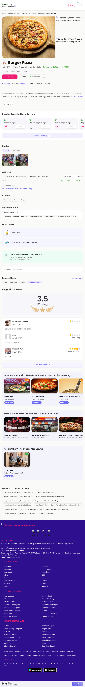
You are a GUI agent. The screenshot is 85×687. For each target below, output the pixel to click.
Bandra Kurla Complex (12, 611)
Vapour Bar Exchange (12, 637)
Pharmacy (62, 543)
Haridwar (45, 587)
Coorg (44, 584)
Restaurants (6, 543)
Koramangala (9, 596)
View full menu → (77, 278)
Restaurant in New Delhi (46, 492)
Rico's (44, 643)
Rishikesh (7, 584)
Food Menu (16, 150)
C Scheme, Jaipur (48, 608)
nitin (14, 335)
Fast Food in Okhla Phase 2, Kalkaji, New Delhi (49, 497)
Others (7, 666)
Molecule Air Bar (10, 634)
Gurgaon (45, 566)
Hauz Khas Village (10, 616)
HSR (5, 599)
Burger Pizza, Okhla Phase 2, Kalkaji (46, 501)
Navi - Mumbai (9, 581)
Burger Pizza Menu (10, 513)
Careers (63, 655)
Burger (23, 200)
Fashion (22, 543)
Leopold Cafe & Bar (49, 640)
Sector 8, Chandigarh (12, 605)
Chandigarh (46, 569)
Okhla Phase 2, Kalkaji (29, 14)
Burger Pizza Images (46, 513)
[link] (14, 124)
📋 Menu (23, 76)
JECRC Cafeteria (48, 637)
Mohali (6, 578)
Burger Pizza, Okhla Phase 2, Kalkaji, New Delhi (66, 505)
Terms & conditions (14, 270)
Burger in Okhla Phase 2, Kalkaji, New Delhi (17, 501)
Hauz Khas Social (48, 646)
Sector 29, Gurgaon (49, 599)
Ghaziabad (8, 572)
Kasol (6, 587)
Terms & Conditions (66, 652)
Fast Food (14, 200)
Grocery (30, 543)
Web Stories (71, 655)
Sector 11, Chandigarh (12, 608)
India (10, 14)
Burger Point (46, 629)
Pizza (5, 200)
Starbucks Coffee (10, 640)
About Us (18, 652)
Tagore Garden (47, 616)
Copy (69, 176)
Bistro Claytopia (48, 626)
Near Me (41, 652)
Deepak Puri (17, 349)
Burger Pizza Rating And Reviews (57, 509)
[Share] (44, 76)
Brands (28, 655)
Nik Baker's (7, 632)
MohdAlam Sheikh (20, 321)
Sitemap (7, 655)
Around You (27, 652)
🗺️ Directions (34, 76)
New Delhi (17, 14)
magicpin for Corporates (42, 655)
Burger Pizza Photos (41, 505)
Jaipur (6, 575)
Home (4, 14)
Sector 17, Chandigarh (50, 605)
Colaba (44, 611)
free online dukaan (27, 525)
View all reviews (40, 365)
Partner (21, 655)
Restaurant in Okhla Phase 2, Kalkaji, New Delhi (19, 492)
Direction (79, 176)
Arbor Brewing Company (13, 629)
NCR (43, 575)
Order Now (9, 77)
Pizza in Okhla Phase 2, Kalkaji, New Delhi (17, 497)
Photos (6, 150)
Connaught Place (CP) (50, 613)
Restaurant (41, 14)
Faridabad (45, 572)
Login (71, 5)
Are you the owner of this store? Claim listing (17, 189)
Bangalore (7, 569)
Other (70, 543)
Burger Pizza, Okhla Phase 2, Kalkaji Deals (17, 505)
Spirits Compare (52, 652)
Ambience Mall (47, 602)
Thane (44, 581)
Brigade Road (47, 596)
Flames (44, 632)
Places (14, 655)
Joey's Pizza (8, 643)
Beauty (15, 543)
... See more (77, 97)
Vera (54, 655)
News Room (8, 652)
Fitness (38, 543)
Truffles (7, 626)
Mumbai (45, 578)
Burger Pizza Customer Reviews (31, 509)
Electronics (47, 543)
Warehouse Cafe (48, 634)
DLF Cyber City (9, 602)
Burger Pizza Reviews (10, 509)
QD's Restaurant (10, 646)
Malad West (8, 613)
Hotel (55, 543)
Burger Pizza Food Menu (27, 513)
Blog (34, 652)
